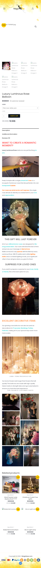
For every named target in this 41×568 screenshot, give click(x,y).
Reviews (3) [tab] (6, 138)
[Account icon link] (33, 8)
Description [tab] (6, 130)
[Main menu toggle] (4, 8)
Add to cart (14, 116)
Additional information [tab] (9, 134)
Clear (3, 111)
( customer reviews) (17, 101)
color (4, 104)
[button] (38, 20)
